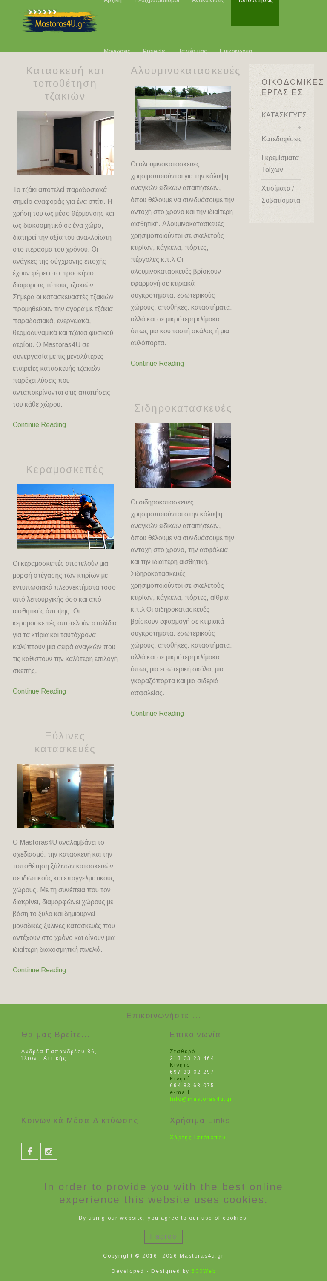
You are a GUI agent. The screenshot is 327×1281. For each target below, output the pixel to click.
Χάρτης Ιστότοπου (198, 1138)
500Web (204, 1271)
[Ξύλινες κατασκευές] (65, 796)
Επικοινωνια (236, 51)
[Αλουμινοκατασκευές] (183, 118)
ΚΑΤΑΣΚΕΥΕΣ (281, 115)
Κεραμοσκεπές (65, 469)
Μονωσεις (117, 51)
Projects (154, 51)
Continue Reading (39, 424)
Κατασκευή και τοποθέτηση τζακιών (65, 83)
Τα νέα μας (192, 51)
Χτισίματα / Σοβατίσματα (280, 194)
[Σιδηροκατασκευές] (183, 455)
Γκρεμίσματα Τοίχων (280, 163)
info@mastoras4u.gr (201, 1099)
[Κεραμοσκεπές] (65, 516)
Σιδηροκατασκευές (183, 408)
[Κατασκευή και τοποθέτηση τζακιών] (65, 143)
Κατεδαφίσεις (281, 139)
